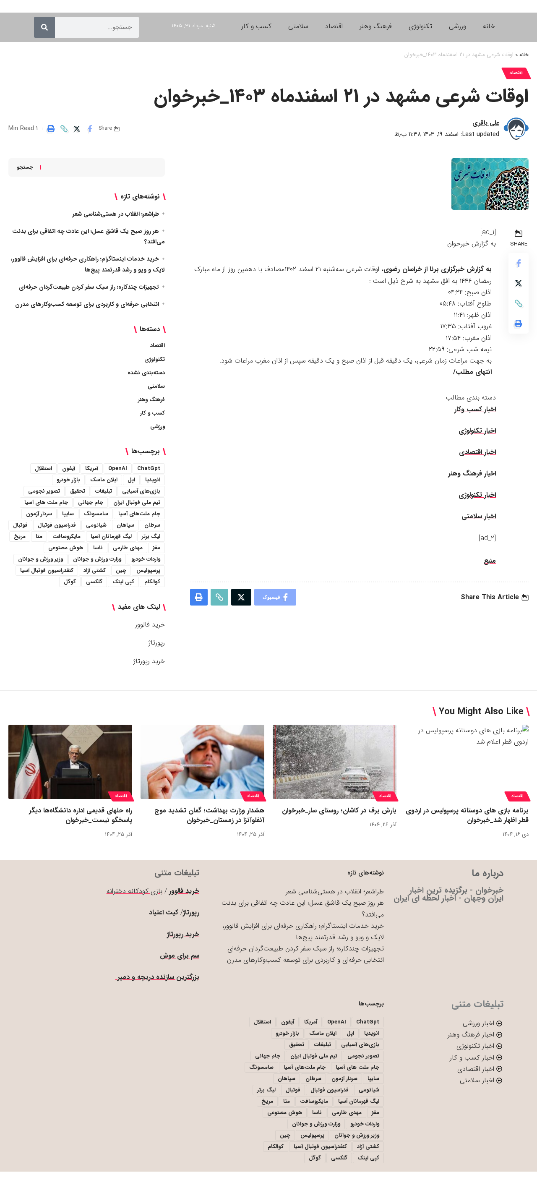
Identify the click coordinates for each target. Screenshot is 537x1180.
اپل (131, 479)
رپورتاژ (157, 642)
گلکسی (94, 581)
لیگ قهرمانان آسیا (111, 536)
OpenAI (117, 468)
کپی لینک (123, 581)
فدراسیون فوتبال (57, 525)
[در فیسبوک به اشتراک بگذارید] (90, 129)
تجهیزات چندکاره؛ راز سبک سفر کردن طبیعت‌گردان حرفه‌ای (89, 287)
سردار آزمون (39, 513)
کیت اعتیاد (163, 912)
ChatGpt (148, 468)
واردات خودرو (145, 559)
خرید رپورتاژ (149, 661)
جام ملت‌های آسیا (139, 513)
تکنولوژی (154, 359)
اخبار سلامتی (478, 516)
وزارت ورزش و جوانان (97, 559)
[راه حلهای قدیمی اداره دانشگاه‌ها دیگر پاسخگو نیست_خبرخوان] (70, 762)
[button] (64, 129)
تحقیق (77, 491)
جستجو (25, 167)
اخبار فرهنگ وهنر (472, 473)
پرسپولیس (148, 570)
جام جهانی (90, 502)
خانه (524, 55)
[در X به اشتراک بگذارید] (77, 129)
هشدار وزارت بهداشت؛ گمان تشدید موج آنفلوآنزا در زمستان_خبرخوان (209, 815)
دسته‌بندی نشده (146, 372)
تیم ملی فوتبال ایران (136, 502)
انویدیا (152, 479)
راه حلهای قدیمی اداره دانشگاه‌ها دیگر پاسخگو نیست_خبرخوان (80, 815)
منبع (490, 561)
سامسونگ (96, 513)
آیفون (68, 468)
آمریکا (91, 468)
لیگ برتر (151, 536)
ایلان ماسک (103, 479)
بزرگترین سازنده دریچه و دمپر (157, 977)
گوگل (70, 581)
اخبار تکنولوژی (477, 431)
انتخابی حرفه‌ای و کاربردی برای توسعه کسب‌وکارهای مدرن (87, 304)
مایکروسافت (66, 536)
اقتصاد (516, 73)
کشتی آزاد (94, 570)
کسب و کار (152, 413)
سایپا (68, 513)
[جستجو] (44, 27)
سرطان (152, 525)
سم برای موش (179, 955)
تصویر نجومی (44, 491)
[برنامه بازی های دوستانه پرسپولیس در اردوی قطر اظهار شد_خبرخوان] (467, 762)
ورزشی (157, 426)
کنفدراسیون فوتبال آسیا (46, 570)
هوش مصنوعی (65, 547)
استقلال (43, 468)
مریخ (20, 536)
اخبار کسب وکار (475, 409)
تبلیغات (103, 491)
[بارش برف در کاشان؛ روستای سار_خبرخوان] (334, 762)
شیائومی (96, 525)
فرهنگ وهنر (151, 399)
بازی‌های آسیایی (141, 491)
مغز (156, 547)
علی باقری (485, 123)
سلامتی (156, 386)
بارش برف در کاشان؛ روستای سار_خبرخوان (339, 810)
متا (39, 536)
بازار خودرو (68, 479)
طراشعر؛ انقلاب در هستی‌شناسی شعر (116, 214)
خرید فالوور (150, 624)
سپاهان (125, 525)
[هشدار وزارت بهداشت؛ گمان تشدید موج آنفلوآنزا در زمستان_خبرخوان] (202, 762)
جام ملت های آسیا (46, 502)
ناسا (98, 547)
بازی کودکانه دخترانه (134, 891)
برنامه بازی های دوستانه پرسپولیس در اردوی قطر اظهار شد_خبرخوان (467, 815)
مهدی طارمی (128, 547)
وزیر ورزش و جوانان (40, 559)
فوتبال (20, 525)
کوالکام (152, 581)
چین (121, 570)
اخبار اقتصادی (477, 452)
